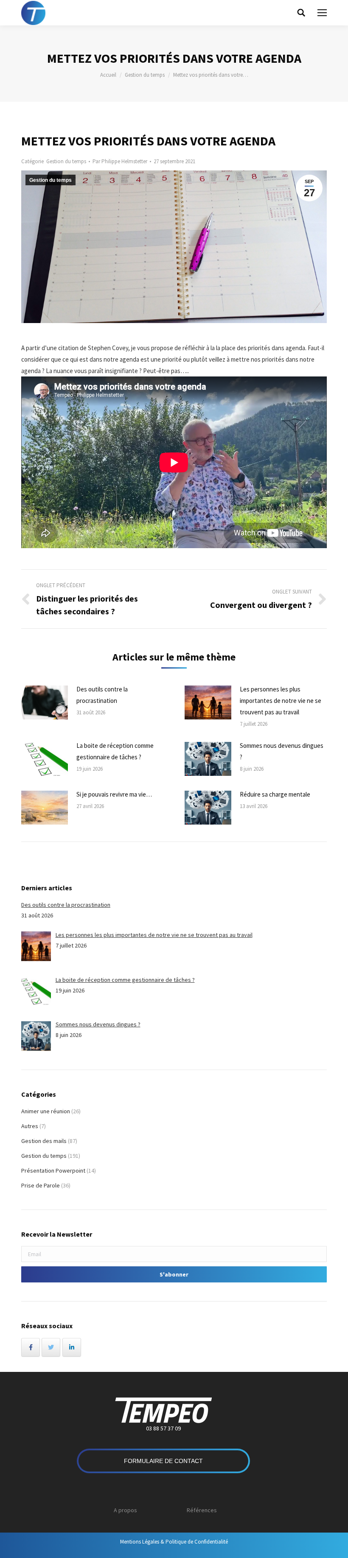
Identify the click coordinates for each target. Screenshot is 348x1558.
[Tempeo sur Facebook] (30, 1347)
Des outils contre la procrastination (102, 695)
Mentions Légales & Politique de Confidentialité (174, 1541)
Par (120, 161)
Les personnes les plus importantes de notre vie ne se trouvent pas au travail (280, 700)
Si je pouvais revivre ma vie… (114, 794)
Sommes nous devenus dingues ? (281, 751)
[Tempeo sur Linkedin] (71, 1347)
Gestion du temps (145, 74)
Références (202, 1510)
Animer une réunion (45, 1111)
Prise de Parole (40, 1185)
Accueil (108, 74)
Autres (29, 1126)
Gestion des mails (44, 1141)
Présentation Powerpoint (53, 1170)
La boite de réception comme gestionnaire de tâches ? (115, 751)
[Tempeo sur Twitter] (51, 1347)
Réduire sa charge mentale (275, 794)
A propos (125, 1510)
